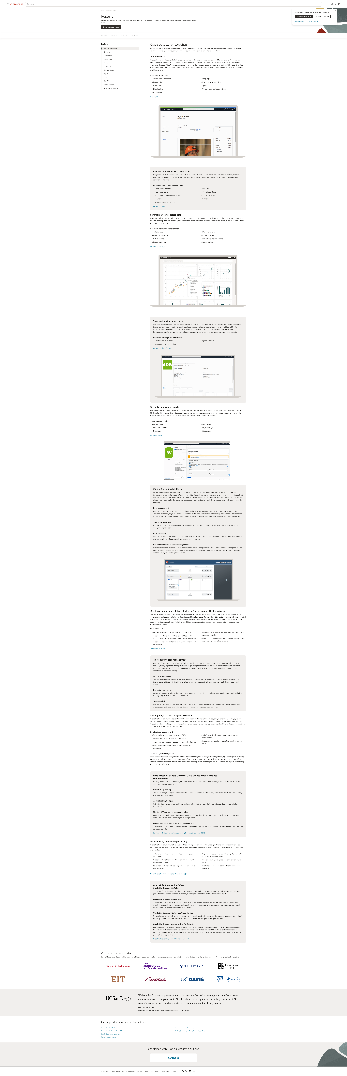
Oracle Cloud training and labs (110, 1034)
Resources (124, 36)
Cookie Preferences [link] (130, 1071)
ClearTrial (107, 81)
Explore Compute (159, 206)
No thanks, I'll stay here (322, 16)
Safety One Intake (109, 84)
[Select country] (332, 4)
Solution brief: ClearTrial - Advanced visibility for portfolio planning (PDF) (179, 833)
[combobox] (173, 4)
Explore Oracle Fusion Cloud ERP (111, 1031)
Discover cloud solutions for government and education (192, 1028)
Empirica (106, 77)
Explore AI (154, 97)
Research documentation (109, 1037)
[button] (8, 4)
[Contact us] (339, 4)
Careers (146, 1071)
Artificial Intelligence (110, 48)
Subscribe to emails (154, 1071)
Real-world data (109, 70)
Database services (109, 59)
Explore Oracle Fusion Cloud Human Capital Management (193, 1031)
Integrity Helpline (165, 1071)
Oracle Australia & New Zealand (108, 10)
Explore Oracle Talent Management (112, 1028)
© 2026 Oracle (104, 1071)
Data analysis (108, 55)
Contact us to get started (111, 27)
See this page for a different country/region (306, 21)
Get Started (134, 36)
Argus (106, 74)
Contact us (173, 1057)
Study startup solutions (111, 88)
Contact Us (173, 1071)
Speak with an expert (158, 648)
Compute (107, 52)
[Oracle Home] (16, 4)
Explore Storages (156, 435)
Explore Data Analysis (158, 246)
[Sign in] (336, 4)
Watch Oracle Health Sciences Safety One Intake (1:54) (169, 874)
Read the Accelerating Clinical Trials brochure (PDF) (171, 939)
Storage (106, 63)
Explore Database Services (162, 348)
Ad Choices (139, 1071)
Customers (114, 36)
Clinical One (107, 66)
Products (104, 36)
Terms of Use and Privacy (118, 1071)
